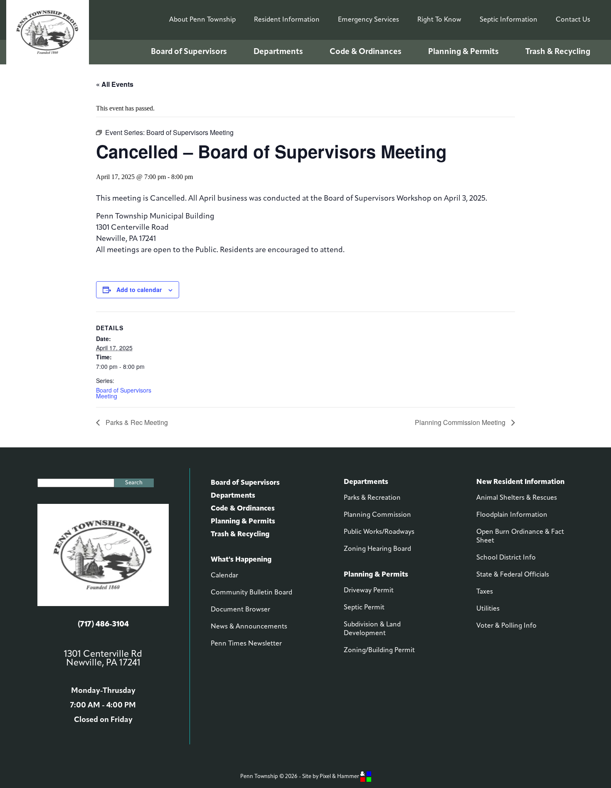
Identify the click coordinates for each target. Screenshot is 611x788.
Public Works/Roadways (379, 532)
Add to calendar (139, 289)
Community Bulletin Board (251, 592)
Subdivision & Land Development (372, 629)
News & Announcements (249, 627)
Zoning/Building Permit (379, 650)
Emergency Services (368, 20)
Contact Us (573, 20)
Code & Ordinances (366, 52)
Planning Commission (377, 515)
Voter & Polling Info (506, 626)
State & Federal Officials (512, 575)
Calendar (224, 575)
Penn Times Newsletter (246, 644)
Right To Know (439, 20)
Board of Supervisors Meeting (123, 393)
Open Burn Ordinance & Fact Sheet (520, 536)
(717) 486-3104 (103, 624)
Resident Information (287, 20)
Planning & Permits (463, 52)
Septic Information (508, 20)
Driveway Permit (369, 590)
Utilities (488, 609)
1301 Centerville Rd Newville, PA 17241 (103, 659)
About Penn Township (202, 20)
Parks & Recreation (372, 498)
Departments (278, 52)
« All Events (114, 84)
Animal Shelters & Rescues (516, 498)
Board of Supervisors (189, 52)
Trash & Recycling (557, 52)
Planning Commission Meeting (461, 422)
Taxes (484, 592)
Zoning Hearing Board (377, 549)
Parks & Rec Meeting (136, 422)
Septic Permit (364, 607)
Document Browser (240, 609)
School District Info (506, 558)
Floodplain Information (511, 515)
